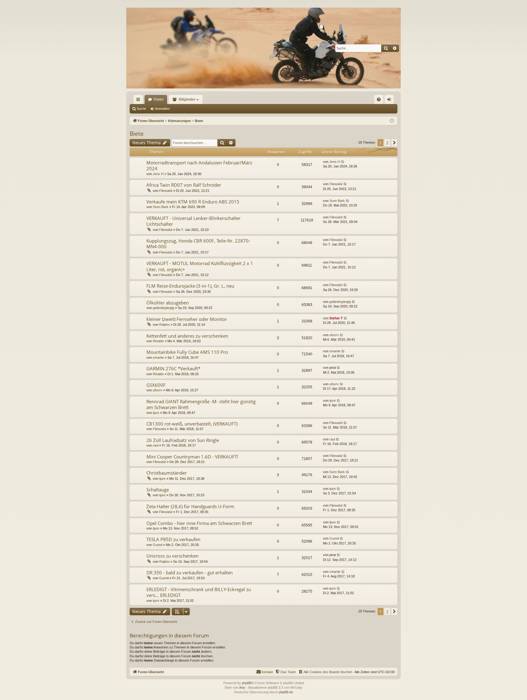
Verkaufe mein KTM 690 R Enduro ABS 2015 (192, 202)
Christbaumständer (166, 473)
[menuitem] (378, 99)
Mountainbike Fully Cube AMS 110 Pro (187, 352)
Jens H (158, 174)
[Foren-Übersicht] (263, 48)
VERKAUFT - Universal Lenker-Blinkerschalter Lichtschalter (193, 221)
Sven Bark (160, 207)
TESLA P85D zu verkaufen (173, 539)
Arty (242, 687)
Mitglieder (187, 99)
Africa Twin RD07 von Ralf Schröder (183, 185)
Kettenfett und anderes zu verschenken (187, 336)
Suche (141, 108)
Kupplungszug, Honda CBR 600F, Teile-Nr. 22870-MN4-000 (198, 243)
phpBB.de (286, 692)
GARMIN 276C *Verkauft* (173, 368)
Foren (158, 99)
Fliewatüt (165, 190)
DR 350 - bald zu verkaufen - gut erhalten (189, 572)
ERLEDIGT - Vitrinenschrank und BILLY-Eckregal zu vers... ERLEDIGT (198, 592)
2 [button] (387, 142)
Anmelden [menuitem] (390, 100)
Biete (137, 134)
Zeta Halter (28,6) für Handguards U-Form (190, 506)
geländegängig (163, 308)
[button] (394, 142)
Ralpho (164, 324)
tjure (156, 413)
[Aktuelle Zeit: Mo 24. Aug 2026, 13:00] (392, 120)
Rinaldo (158, 341)
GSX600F (156, 385)
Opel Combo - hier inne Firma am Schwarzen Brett (199, 523)
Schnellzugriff (139, 100)
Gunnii (157, 545)
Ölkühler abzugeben (167, 303)
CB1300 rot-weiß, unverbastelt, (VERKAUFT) (192, 424)
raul (155, 445)
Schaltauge (157, 489)
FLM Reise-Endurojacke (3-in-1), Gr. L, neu (190, 286)
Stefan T (336, 318)
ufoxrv (334, 335)
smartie (158, 357)
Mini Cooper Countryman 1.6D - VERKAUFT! (192, 457)
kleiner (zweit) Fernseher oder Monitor (186, 319)
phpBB (247, 683)
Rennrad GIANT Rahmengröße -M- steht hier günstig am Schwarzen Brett (201, 404)
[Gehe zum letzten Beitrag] (343, 162)
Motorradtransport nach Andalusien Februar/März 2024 (199, 165)
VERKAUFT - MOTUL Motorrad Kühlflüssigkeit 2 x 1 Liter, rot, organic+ (199, 266)
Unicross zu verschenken (172, 556)
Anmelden (162, 108)
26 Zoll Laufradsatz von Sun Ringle (182, 440)
